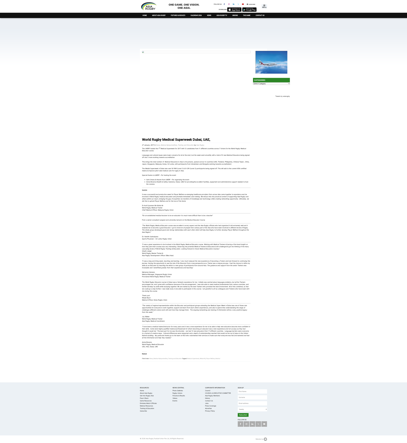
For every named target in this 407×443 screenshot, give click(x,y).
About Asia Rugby (146, 393)
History (207, 398)
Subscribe (252, 4)
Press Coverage (210, 406)
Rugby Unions (177, 393)
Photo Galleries (178, 390)
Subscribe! (243, 415)
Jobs (206, 403)
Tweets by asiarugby (282, 96)
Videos (175, 398)
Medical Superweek (193, 358)
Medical (217, 358)
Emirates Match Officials (148, 403)
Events (175, 401)
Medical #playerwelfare (169, 145)
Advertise (208, 408)
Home (142, 390)
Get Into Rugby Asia (147, 396)
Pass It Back (144, 398)
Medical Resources (146, 406)
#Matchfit (203, 358)
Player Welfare (210, 358)
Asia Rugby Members (212, 396)
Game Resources (146, 401)
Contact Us (209, 401)
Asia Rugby (149, 6)
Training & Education (147, 408)
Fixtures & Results (179, 396)
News (158, 145)
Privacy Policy (210, 411)
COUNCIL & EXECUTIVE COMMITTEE (218, 393)
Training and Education (186, 145)
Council (207, 390)
